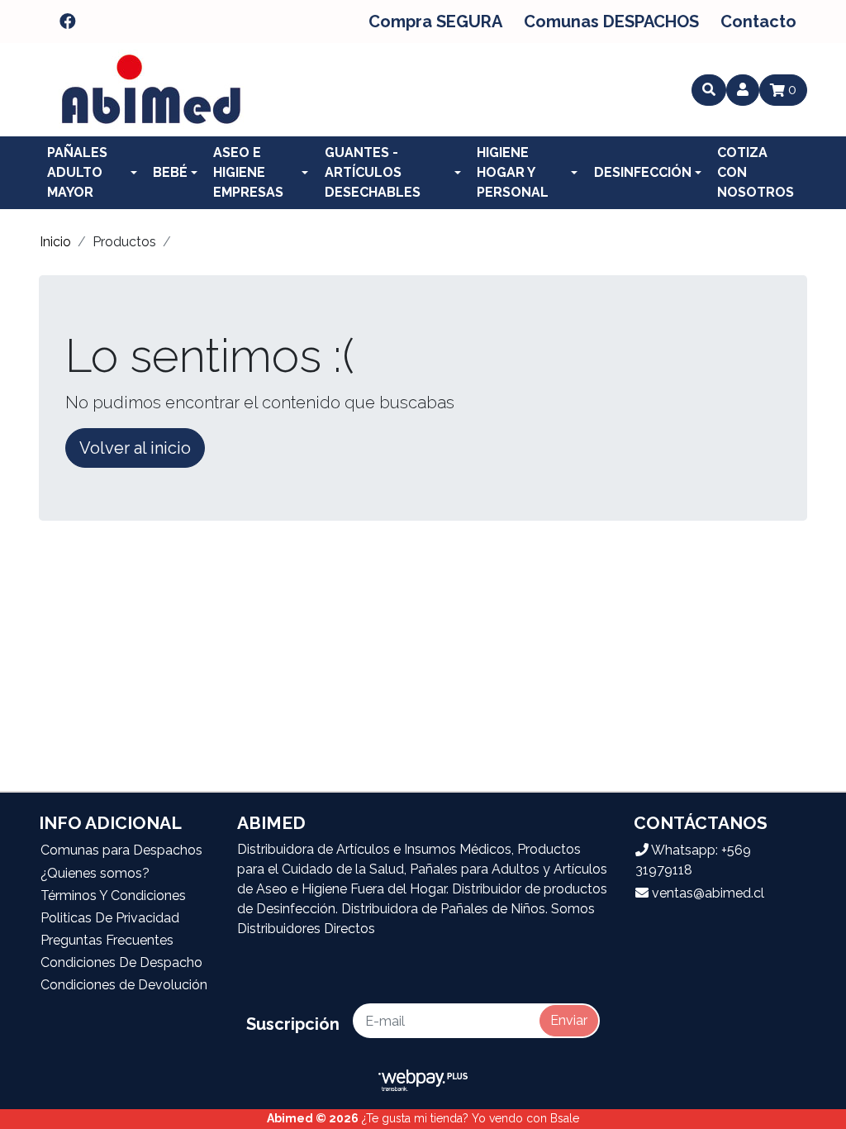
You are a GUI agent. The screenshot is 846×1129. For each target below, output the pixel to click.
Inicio (55, 242)
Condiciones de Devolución (123, 985)
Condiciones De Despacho (121, 962)
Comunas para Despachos (121, 850)
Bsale (564, 1118)
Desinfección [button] (643, 172)
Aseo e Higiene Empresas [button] (248, 172)
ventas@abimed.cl (706, 893)
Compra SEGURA (435, 21)
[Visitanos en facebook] (68, 21)
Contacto (758, 21)
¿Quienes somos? (95, 873)
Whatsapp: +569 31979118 (693, 860)
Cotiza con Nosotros (755, 172)
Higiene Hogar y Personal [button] (513, 172)
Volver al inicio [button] (135, 448)
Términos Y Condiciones (113, 895)
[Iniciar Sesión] (742, 90)
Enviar (568, 1020)
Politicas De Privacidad (109, 918)
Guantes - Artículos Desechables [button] (373, 172)
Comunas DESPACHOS (611, 21)
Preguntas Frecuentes (106, 940)
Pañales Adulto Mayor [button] (77, 172)
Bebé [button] (170, 172)
